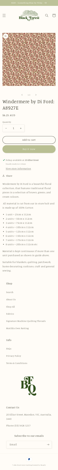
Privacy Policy (13, 356)
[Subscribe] (48, 444)
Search (9, 292)
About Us (11, 299)
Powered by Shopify (39, 465)
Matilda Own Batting (17, 328)
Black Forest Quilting (24, 465)
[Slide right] (36, 94)
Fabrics (10, 313)
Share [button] (9, 175)
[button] (4, 15)
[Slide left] (22, 94)
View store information (18, 168)
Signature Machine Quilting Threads (26, 321)
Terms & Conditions (16, 363)
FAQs (8, 348)
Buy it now (29, 149)
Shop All (10, 306)
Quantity (6, 122)
